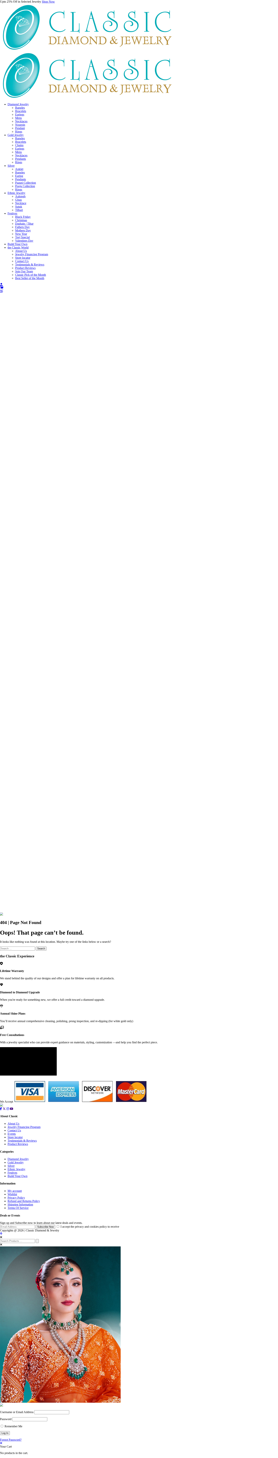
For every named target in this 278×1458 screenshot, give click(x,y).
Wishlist (12, 1194)
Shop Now (48, 1)
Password (6, 1419)
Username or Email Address (16, 1412)
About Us (21, 251)
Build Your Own (17, 244)
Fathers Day (22, 227)
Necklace (20, 203)
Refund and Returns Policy (24, 1201)
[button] (139, 291)
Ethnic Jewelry (16, 193)
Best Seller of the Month (29, 278)
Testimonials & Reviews (29, 264)
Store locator (22, 257)
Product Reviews (25, 268)
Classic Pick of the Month (30, 274)
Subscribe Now (45, 1226)
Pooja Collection (25, 186)
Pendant (20, 128)
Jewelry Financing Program (31, 254)
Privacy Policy (16, 1197)
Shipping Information (20, 1204)
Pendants (20, 158)
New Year (21, 233)
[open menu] (1, 291)
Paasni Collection (25, 182)
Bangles (20, 107)
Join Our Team (24, 271)
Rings (18, 131)
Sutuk (18, 206)
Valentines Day (24, 240)
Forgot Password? (11, 1439)
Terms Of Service (18, 1207)
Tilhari (19, 210)
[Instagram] (7, 1108)
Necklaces (21, 121)
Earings (19, 114)
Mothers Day (23, 230)
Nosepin (20, 124)
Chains (19, 145)
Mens (18, 118)
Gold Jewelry (16, 135)
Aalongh (20, 196)
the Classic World (18, 247)
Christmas (21, 220)
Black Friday (23, 216)
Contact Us (22, 261)
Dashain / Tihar (24, 223)
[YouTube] (11, 1108)
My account (15, 1190)
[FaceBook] (1, 1108)
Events (12, 1133)
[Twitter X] (4, 1108)
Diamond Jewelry (18, 104)
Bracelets (20, 111)
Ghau (18, 199)
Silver (11, 165)
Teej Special (22, 237)
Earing (19, 175)
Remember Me (13, 1426)
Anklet (19, 169)
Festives (12, 213)
